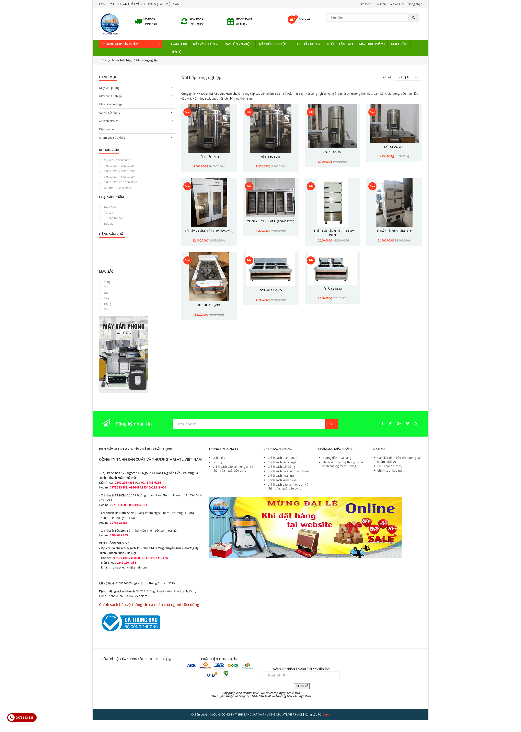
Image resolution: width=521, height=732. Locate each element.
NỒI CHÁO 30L (394, 146)
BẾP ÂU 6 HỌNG (271, 290)
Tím (106, 287)
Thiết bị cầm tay (339, 44)
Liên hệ (176, 52)
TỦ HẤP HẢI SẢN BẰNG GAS (394, 231)
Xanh (107, 298)
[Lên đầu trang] (509, 717)
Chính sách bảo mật (390, 470)
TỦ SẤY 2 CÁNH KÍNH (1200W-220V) (209, 231)
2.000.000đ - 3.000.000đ (119, 171)
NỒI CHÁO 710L (209, 157)
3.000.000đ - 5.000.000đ (119, 177)
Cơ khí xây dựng (307, 44)
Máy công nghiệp (238, 44)
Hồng (107, 304)
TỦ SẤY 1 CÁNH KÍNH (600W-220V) (270, 221)
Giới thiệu (382, 4)
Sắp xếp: (388, 77)
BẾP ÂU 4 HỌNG (333, 289)
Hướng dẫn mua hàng (336, 458)
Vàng (107, 282)
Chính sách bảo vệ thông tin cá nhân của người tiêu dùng (233, 468)
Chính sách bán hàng (281, 467)
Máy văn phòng (205, 44)
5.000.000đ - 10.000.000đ (120, 182)
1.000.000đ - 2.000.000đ (119, 166)
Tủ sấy (108, 212)
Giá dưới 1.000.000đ (116, 160)
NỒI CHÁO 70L (271, 157)
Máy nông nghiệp (273, 44)
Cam (106, 309)
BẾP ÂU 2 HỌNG (209, 305)
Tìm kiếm (365, 4)
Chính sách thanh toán (282, 458)
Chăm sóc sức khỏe (112, 137)
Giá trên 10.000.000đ (117, 188)
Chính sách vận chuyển (283, 462)
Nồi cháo (109, 207)
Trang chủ (179, 44)
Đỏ (105, 293)
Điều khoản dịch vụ (390, 466)
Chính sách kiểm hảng (282, 480)
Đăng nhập (415, 4)
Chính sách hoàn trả (281, 475)
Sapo (326, 714)
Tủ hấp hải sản (113, 218)
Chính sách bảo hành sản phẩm (288, 471)
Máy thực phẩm (371, 44)
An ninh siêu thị (109, 121)
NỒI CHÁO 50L (332, 152)
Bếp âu (108, 223)
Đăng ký (398, 4)
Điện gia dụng (108, 129)
